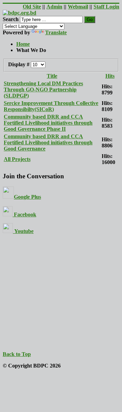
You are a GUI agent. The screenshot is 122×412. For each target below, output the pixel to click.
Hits (110, 76)
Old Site (32, 7)
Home (23, 44)
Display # (19, 64)
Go (90, 19)
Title (52, 76)
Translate (56, 32)
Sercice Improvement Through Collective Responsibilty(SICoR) (51, 106)
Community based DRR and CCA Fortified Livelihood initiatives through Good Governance (48, 142)
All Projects (17, 159)
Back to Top (17, 354)
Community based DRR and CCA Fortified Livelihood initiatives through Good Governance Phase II (48, 123)
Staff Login (106, 7)
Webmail (78, 7)
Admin (54, 7)
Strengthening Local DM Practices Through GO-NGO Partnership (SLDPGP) (43, 89)
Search (11, 19)
